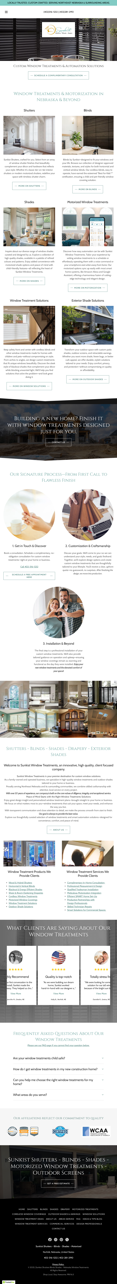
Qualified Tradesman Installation (82, 889)
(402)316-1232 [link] (51, 12)
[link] (58, 29)
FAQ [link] (78, 1219)
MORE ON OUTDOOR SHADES (87, 379)
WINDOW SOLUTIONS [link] (94, 1214)
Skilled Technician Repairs (79, 906)
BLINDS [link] (44, 1209)
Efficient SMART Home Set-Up (82, 896)
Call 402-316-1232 (29, 566)
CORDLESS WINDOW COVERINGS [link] (29, 1214)
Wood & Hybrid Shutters (20, 882)
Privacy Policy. (58, 1264)
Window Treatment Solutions (23, 903)
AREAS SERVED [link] (66, 1219)
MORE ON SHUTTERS (29, 186)
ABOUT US (58, 830)
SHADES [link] (54, 1209)
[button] (8, 12)
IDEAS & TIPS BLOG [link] (92, 1219)
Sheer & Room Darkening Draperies (26, 893)
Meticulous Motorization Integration (84, 893)
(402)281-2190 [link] (66, 12)
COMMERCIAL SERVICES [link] (62, 1224)
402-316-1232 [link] (51, 1257)
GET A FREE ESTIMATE (58, 1183)
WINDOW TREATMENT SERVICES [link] (31, 1224)
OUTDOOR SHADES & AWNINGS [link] (64, 1214)
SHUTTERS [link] (32, 1209)
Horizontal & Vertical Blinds (22, 886)
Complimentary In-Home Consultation (86, 882)
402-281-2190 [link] (66, 1257)
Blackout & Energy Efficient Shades (25, 889)
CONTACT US (58, 442)
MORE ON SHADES (29, 281)
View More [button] (16, 993)
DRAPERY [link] (65, 1209)
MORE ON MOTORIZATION (87, 288)
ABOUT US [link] (51, 1219)
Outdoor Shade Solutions (21, 906)
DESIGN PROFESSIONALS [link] (89, 1224)
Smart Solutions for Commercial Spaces (86, 910)
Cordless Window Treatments (23, 896)
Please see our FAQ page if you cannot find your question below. (58, 1045)
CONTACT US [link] (58, 1228)
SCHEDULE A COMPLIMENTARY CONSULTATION (58, 75)
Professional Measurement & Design (84, 886)
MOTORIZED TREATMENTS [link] (85, 1209)
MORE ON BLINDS (88, 189)
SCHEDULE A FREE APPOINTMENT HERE (29, 575)
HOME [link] (22, 1209)
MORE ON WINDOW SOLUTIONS (29, 386)
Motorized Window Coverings (23, 899)
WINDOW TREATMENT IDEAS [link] (29, 1219)
